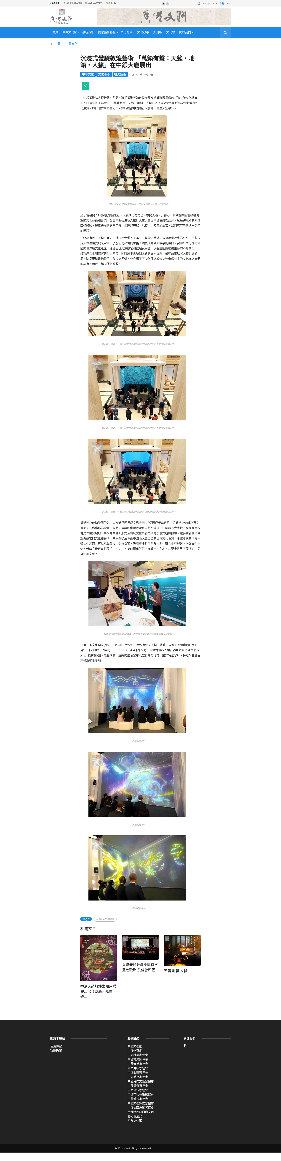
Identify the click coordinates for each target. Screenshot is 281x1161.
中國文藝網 (134, 1046)
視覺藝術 (120, 74)
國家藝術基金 (107, 32)
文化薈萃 (126, 32)
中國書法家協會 (137, 1090)
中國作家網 (134, 1050)
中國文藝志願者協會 (140, 1107)
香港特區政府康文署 (140, 1112)
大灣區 (157, 32)
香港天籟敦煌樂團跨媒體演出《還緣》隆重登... (98, 991)
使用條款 (56, 1046)
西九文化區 (134, 1121)
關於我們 (185, 32)
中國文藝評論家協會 (140, 1103)
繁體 (222, 3)
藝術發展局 (134, 1116)
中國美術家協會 (137, 1077)
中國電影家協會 (137, 1059)
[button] (163, 4)
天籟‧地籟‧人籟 (175, 971)
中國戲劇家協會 (137, 1055)
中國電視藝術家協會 (140, 1094)
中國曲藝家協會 (137, 1072)
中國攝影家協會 (137, 1085)
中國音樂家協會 (137, 1064)
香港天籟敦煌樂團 (105, 919)
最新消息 (88, 32)
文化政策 (143, 32)
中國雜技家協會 (137, 1099)
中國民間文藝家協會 (140, 1081)
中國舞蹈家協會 (137, 1068)
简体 (229, 3)
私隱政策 (56, 1050)
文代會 (170, 32)
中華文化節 (69, 32)
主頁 (55, 32)
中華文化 (71, 43)
